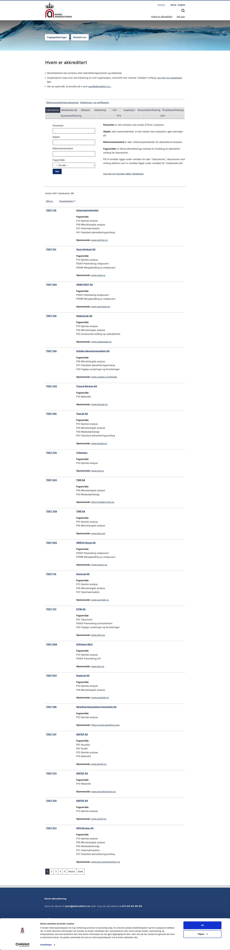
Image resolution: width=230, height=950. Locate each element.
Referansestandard (63, 148)
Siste (80, 871)
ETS (119, 115)
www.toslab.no (99, 443)
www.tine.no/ (98, 533)
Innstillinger (46, 945)
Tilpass (201, 934)
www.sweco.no (99, 564)
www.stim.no (98, 635)
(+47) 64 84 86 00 (131, 906)
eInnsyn (161, 5)
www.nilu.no (97, 666)
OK (202, 925)
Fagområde (59, 160)
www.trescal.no (99, 404)
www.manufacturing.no (103, 791)
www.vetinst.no (99, 240)
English (181, 5)
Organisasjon (66, 201)
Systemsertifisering (71, 115)
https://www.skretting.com (105, 725)
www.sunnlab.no (100, 600)
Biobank (85, 110)
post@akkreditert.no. (99, 86)
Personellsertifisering (149, 110)
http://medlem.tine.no (102, 502)
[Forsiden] (58, 10)
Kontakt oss (79, 37)
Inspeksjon (129, 110)
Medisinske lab (69, 110)
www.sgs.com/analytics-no (105, 862)
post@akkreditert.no (77, 906)
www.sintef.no (98, 764)
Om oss (181, 16)
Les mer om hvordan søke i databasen (123, 173)
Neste (71, 871)
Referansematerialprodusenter (62, 102)
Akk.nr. (49, 201)
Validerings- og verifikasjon (94, 102)
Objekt (56, 137)
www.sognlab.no (100, 697)
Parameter (58, 125)
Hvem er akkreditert (161, 16)
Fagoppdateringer (57, 37)
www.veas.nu (98, 275)
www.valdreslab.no (101, 341)
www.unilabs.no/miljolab (104, 377)
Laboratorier (52, 110)
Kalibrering (100, 110)
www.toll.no (97, 470)
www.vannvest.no (100, 306)
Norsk (173, 5)
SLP (115, 110)
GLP (163, 115)
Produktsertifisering (173, 110)
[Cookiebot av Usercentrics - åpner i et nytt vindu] (22, 945)
